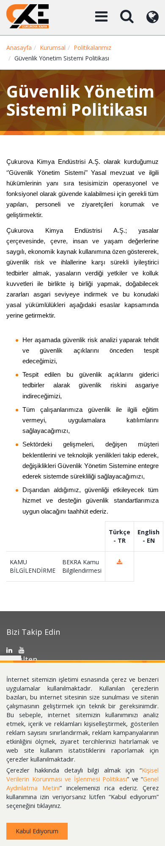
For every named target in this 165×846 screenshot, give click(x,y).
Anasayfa (19, 48)
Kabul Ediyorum (37, 831)
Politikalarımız (92, 48)
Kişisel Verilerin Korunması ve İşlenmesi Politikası (82, 774)
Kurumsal (53, 48)
